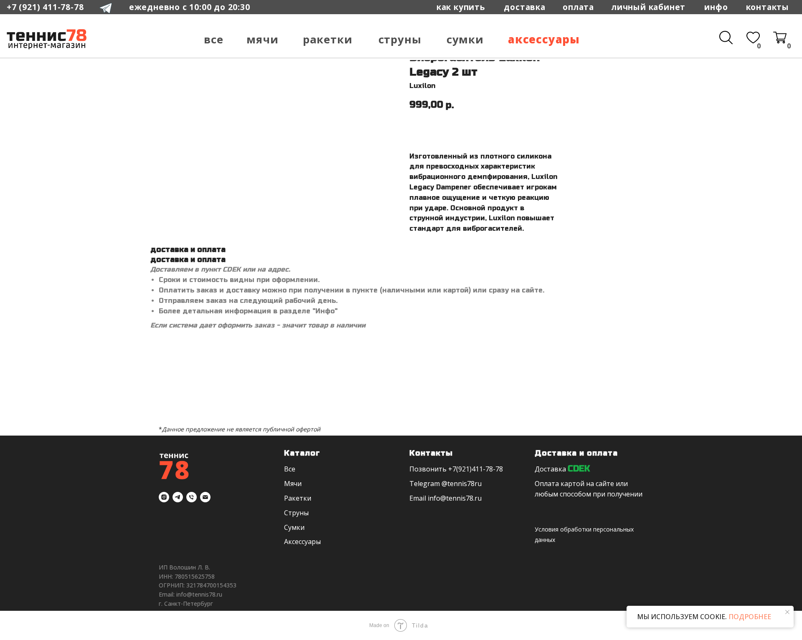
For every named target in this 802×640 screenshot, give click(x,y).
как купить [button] (461, 7)
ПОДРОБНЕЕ (749, 616)
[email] (205, 497)
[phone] (191, 497)
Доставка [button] (550, 469)
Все (213, 39)
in (431, 498)
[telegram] (178, 497)
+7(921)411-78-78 (475, 469)
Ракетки (328, 39)
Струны (399, 39)
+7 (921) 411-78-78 (45, 7)
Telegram (424, 483)
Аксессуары (544, 39)
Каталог (302, 453)
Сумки (465, 39)
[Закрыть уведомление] (787, 612)
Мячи (262, 39)
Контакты (767, 7)
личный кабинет (648, 7)
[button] (578, 7)
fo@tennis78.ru (458, 498)
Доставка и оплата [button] (576, 453)
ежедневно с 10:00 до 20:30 (189, 7)
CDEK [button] (579, 469)
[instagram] (164, 497)
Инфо (716, 7)
